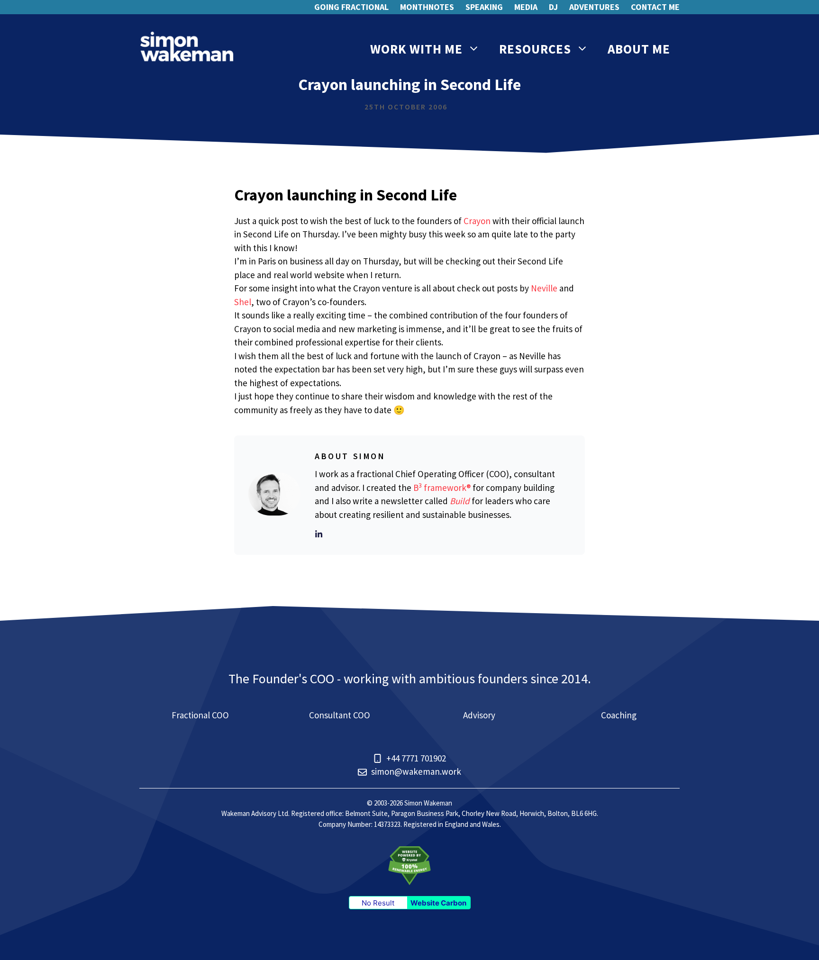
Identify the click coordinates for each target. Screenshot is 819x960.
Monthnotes (427, 6)
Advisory (479, 715)
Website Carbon (438, 902)
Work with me (416, 49)
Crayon (477, 220)
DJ (553, 6)
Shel (242, 302)
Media (525, 6)
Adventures (594, 6)
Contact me (655, 6)
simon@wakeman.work (416, 771)
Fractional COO (200, 715)
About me (639, 49)
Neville (544, 288)
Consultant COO (339, 715)
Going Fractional (351, 6)
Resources (535, 49)
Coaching (619, 715)
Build (460, 501)
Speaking (484, 6)
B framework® (442, 487)
